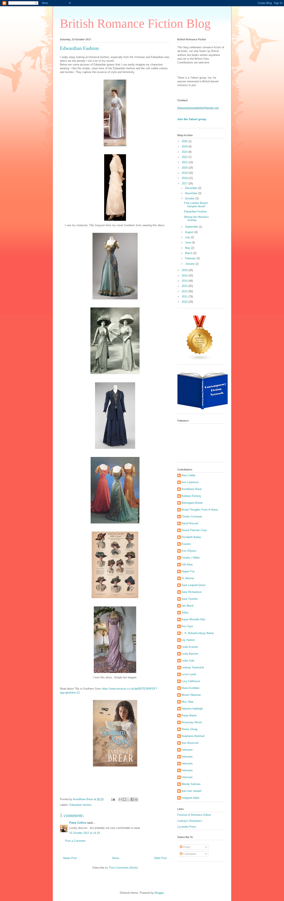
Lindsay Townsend (193, 667)
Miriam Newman (191, 694)
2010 (185, 301)
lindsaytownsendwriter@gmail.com (198, 107)
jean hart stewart (191, 790)
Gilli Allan (187, 564)
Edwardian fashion (80, 804)
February (190, 258)
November (191, 193)
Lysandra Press (186, 826)
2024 (185, 146)
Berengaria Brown (192, 502)
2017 (185, 183)
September (192, 226)
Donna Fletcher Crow (194, 530)
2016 (185, 270)
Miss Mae (187, 701)
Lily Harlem (188, 640)
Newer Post (70, 858)
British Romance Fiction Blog (135, 23)
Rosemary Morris (192, 722)
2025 (185, 141)
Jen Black (188, 605)
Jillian (185, 612)
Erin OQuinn (189, 550)
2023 (185, 151)
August (189, 232)
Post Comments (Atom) (123, 867)
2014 (185, 280)
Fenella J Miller (191, 557)
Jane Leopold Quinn (193, 585)
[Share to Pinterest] (136, 799)
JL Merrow (188, 578)
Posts (186, 847)
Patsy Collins (77, 822)
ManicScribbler (190, 688)
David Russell (190, 523)
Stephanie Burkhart (193, 736)
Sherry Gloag (189, 729)
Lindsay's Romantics (189, 820)
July (188, 237)
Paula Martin (189, 715)
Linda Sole (188, 660)
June (188, 242)
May (188, 247)
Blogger (159, 892)
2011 (185, 296)
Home (115, 858)
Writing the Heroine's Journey (196, 218)
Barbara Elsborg (191, 495)
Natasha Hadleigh (192, 708)
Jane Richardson (192, 592)
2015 (185, 275)
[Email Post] (113, 799)
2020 (185, 167)
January (190, 263)
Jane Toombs (190, 598)
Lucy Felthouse (191, 681)
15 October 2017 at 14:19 (84, 832)
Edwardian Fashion (195, 211)
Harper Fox (188, 571)
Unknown (187, 749)
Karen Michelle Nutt (193, 619)
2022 (185, 157)
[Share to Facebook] (132, 799)
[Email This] (120, 799)
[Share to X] (128, 799)
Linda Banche (190, 653)
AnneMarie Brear (192, 489)
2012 (185, 291)
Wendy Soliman (191, 784)
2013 (185, 286)
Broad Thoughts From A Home (200, 509)
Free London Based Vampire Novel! (195, 204)
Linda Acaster (190, 646)
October (190, 198)
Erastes (186, 544)
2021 (185, 162)
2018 (185, 178)
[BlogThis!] (124, 799)
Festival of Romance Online (194, 814)
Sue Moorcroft (190, 742)
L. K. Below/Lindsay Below (198, 633)
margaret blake (190, 797)
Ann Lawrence (190, 482)
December (191, 188)
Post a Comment (75, 840)
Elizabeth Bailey (191, 537)
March (189, 253)
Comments (189, 853)
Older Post (160, 858)
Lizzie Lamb (189, 674)
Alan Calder (188, 475)
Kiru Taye (187, 626)
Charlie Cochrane (192, 516)
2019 (185, 172)
